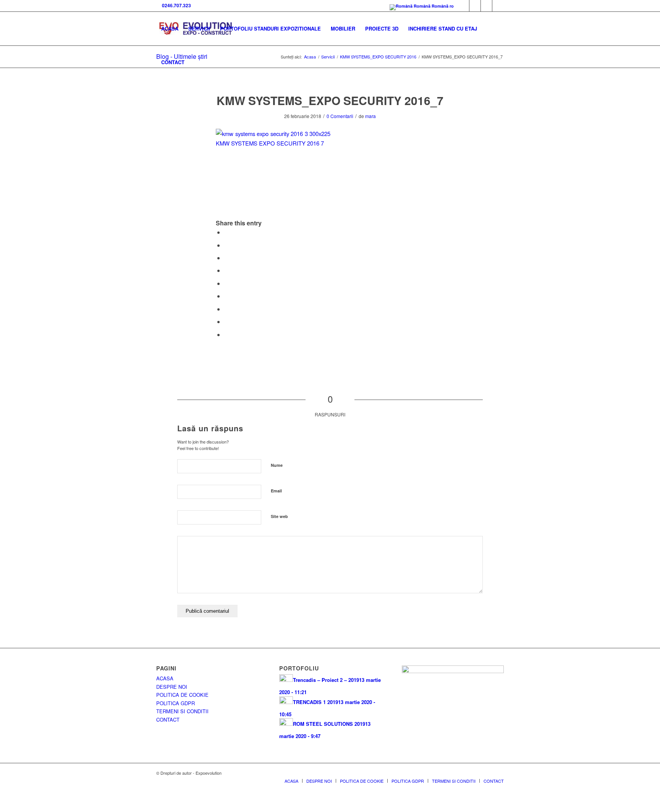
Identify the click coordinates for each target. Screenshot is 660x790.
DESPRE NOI (171, 686)
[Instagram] (498, 5)
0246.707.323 (175, 5)
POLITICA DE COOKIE (182, 694)
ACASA (164, 678)
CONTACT (168, 719)
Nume (277, 465)
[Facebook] (463, 5)
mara (370, 116)
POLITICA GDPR (175, 703)
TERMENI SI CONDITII (182, 711)
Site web (279, 516)
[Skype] (474, 5)
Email (276, 491)
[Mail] (486, 5)
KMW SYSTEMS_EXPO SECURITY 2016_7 (330, 100)
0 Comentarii (340, 116)
